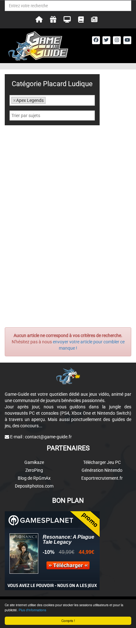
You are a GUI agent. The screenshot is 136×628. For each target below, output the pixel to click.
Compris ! (68, 620)
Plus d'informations (32, 609)
